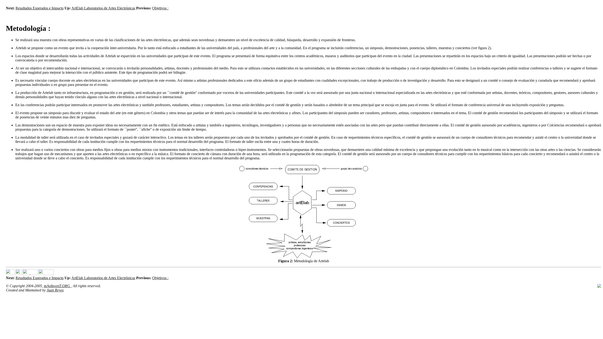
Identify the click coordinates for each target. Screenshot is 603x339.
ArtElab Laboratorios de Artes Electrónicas (103, 8)
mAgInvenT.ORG (57, 286)
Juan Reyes (55, 290)
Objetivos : (160, 8)
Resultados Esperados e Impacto (40, 8)
